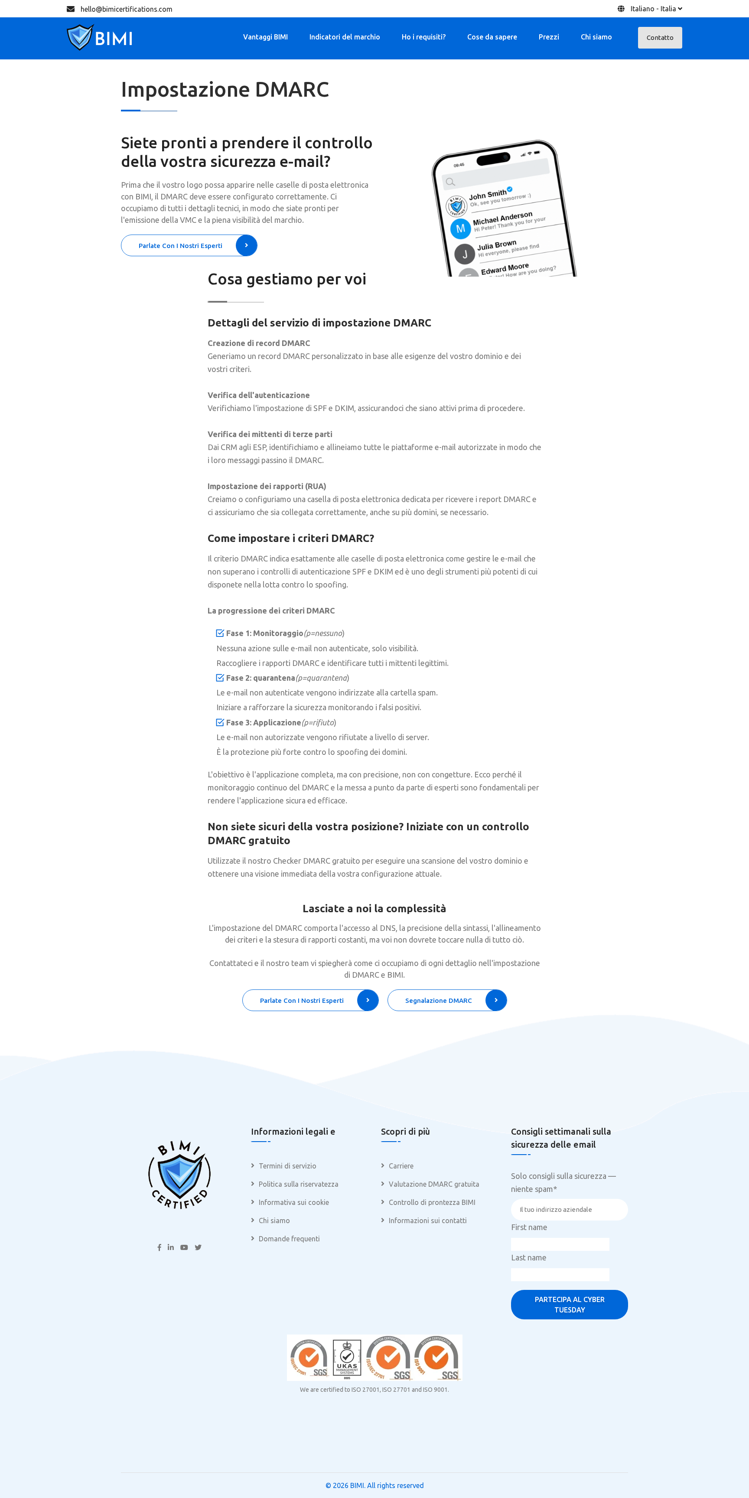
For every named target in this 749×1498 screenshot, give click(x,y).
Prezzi (549, 37)
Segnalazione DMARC (438, 1000)
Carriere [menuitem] (401, 1166)
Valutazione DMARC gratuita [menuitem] (434, 1184)
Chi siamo (596, 37)
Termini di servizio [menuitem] (287, 1166)
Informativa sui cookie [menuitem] (294, 1202)
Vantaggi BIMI (265, 37)
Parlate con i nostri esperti (180, 245)
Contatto (660, 37)
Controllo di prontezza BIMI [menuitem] (432, 1202)
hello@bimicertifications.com (127, 9)
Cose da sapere (492, 37)
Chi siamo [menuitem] (274, 1220)
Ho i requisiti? (424, 37)
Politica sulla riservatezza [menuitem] (299, 1184)
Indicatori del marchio (344, 37)
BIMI (357, 1485)
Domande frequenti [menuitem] (289, 1239)
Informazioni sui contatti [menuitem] (428, 1220)
